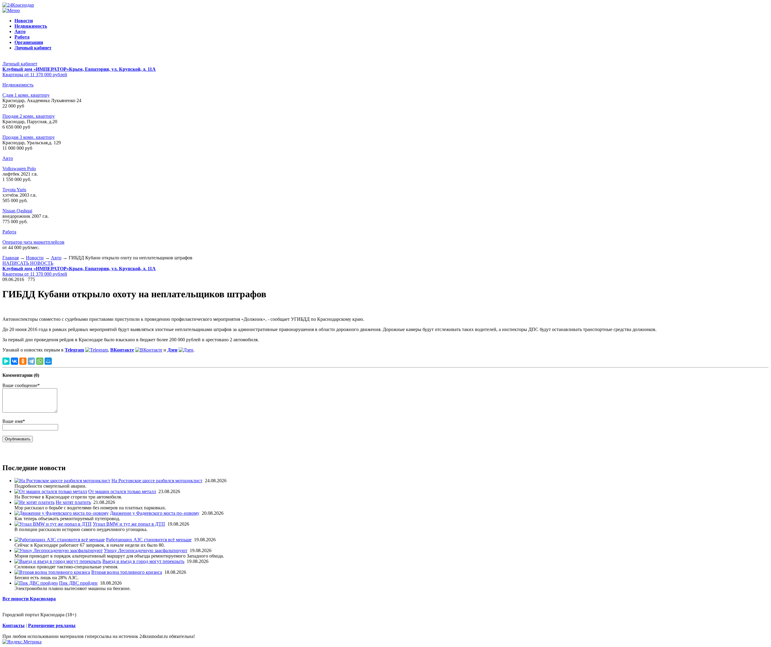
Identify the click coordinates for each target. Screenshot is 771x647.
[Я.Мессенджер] (6, 361)
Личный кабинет (19, 63)
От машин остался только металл (122, 491)
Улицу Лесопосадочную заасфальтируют (145, 550)
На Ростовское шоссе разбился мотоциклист (156, 480)
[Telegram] (31, 361)
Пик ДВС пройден (78, 583)
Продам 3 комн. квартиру (28, 137)
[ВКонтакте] (14, 361)
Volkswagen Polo (19, 168)
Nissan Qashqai (17, 210)
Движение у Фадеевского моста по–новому (154, 513)
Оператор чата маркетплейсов (33, 242)
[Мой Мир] (48, 361)
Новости (35, 257)
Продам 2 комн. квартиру (28, 116)
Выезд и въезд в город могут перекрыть (143, 561)
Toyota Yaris (14, 189)
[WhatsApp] (39, 361)
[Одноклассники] (23, 361)
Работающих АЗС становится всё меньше (149, 539)
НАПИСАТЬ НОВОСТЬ (27, 263)
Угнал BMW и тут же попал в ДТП (129, 524)
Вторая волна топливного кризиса (126, 572)
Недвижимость (17, 84)
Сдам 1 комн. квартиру (26, 95)
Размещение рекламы (52, 625)
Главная (10, 257)
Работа (9, 231)
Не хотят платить (73, 502)
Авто (7, 158)
